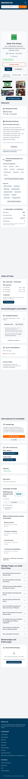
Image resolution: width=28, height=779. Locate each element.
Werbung (3, 750)
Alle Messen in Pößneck (13, 340)
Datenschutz (4, 765)
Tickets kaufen (9, 302)
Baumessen (17, 186)
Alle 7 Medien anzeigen (14, 98)
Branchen (3, 739)
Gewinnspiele (4, 734)
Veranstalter (4, 742)
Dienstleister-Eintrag (6, 753)
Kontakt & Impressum (6, 762)
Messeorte (3, 745)
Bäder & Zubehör (8, 186)
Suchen (24, 7)
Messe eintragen (5, 747)
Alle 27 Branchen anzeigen (14, 201)
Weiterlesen (14, 146)
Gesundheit (6, 194)
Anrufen (15, 439)
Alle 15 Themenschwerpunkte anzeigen (14, 178)
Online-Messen (4, 737)
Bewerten (19, 69)
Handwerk (14, 194)
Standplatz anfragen (14, 436)
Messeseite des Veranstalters (10, 151)
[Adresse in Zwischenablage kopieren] (24, 319)
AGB (2, 768)
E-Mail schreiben (8, 505)
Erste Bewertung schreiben (14, 662)
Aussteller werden (14, 64)
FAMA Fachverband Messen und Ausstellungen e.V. (13, 755)
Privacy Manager (5, 770)
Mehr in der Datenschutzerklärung (13, 335)
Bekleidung (6, 189)
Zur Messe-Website (10, 453)
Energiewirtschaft (8, 191)
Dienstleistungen (15, 189)
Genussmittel (18, 191)
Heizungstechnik (16, 197)
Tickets (8, 69)
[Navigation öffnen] (25, 2)
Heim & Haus (7, 197)
